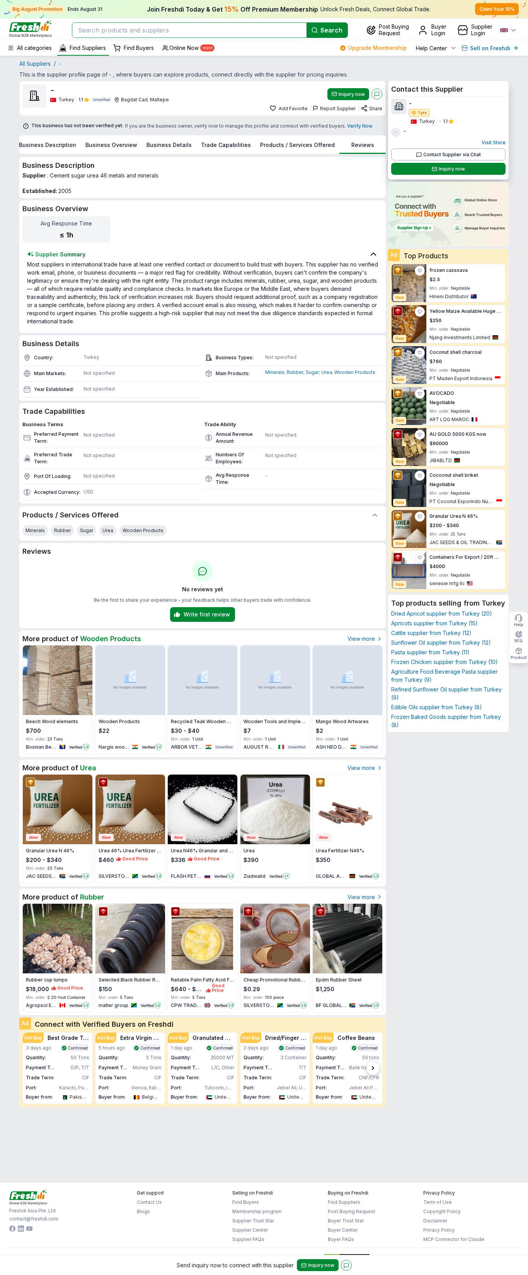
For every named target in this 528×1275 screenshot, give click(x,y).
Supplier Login (481, 29)
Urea (326, 372)
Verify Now (360, 126)
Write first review (207, 614)
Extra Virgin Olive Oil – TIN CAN (141, 1037)
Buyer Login (438, 29)
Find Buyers (139, 47)
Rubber (295, 372)
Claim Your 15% (496, 9)
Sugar (312, 372)
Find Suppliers (88, 47)
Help (518, 624)
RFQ (518, 640)
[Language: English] (508, 30)
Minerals (274, 372)
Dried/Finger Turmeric (286, 1037)
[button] (57, 1068)
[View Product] (57, 680)
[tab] (47, 144)
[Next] (373, 1068)
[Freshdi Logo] (30, 29)
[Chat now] (376, 94)
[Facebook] (12, 1229)
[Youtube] (29, 1229)
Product (518, 657)
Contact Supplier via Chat (452, 154)
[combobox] (188, 30)
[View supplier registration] (448, 214)
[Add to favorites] (273, 109)
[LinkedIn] (21, 1229)
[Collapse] (375, 515)
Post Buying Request (394, 29)
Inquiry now (352, 94)
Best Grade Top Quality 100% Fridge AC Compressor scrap (68, 1037)
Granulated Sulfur (213, 1037)
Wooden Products (354, 372)
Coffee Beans (356, 1037)
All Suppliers (35, 63)
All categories (34, 47)
